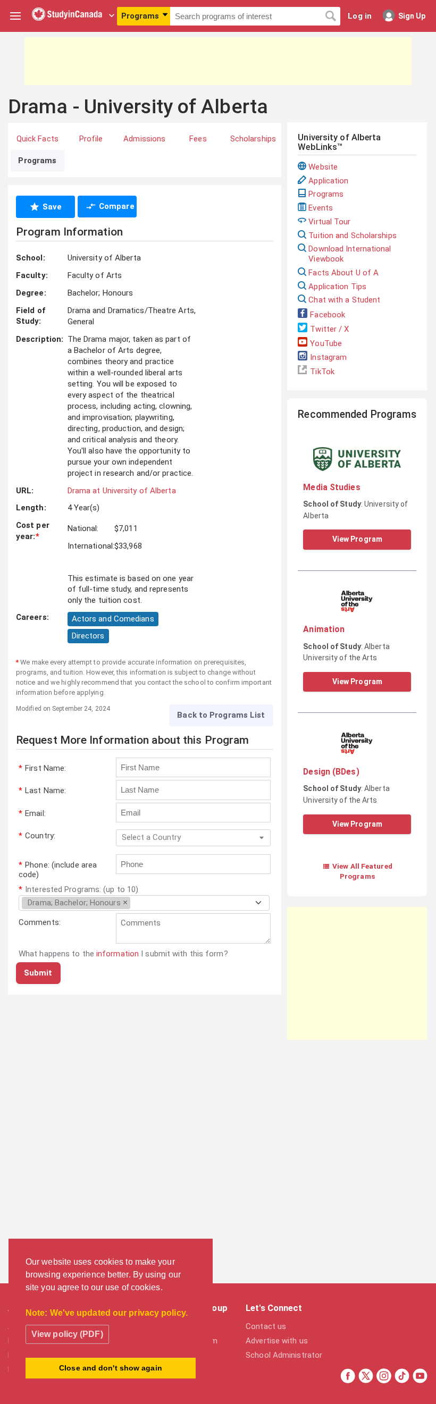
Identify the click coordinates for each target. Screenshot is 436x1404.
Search (330, 16)
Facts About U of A (343, 273)
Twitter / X (329, 329)
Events (320, 208)
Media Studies (331, 487)
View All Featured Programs (357, 871)
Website (323, 167)
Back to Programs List (221, 715)
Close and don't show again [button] (110, 1368)
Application (328, 181)
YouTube (326, 343)
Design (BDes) (331, 772)
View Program (357, 539)
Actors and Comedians (113, 619)
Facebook (327, 315)
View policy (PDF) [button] (67, 1334)
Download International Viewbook (349, 254)
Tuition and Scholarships (352, 235)
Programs (325, 194)
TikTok (322, 371)
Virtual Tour (329, 221)
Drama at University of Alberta (122, 490)
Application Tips (337, 286)
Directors (88, 636)
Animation (324, 629)
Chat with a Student (344, 300)
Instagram (328, 357)
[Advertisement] (218, 61)
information (117, 954)
